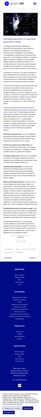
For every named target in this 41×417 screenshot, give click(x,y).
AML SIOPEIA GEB (20, 336)
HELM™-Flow (19, 331)
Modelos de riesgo (19, 311)
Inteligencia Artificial (29, 249)
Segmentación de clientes (19, 297)
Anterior (8, 258)
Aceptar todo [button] (28, 408)
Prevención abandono (19, 299)
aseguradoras (8, 249)
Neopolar (19, 339)
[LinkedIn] (24, 241)
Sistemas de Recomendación (19, 304)
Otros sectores (19, 361)
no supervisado (12, 112)
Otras (19, 284)
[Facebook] (17, 241)
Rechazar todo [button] (8, 412)
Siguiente (32, 258)
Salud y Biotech (19, 282)
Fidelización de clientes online (19, 309)
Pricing (19, 302)
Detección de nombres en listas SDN (19, 316)
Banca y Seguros (19, 275)
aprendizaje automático (21, 110)
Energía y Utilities (19, 277)
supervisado (20, 252)
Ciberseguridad (19, 319)
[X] (20, 241)
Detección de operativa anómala (19, 314)
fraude (18, 249)
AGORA (20, 334)
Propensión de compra (19, 307)
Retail (19, 280)
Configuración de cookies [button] (12, 408)
